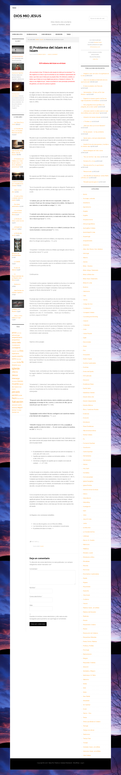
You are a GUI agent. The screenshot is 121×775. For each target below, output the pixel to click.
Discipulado (86, 354)
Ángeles (85, 211)
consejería (16, 348)
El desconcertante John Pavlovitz (92, 86)
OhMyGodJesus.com (95, 47)
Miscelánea (86, 561)
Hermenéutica (87, 456)
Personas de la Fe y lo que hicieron (93, 165)
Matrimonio (86, 544)
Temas (85, 717)
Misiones (85, 565)
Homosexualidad (88, 477)
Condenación (87, 308)
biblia (14, 343)
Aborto (85, 194)
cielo (18, 342)
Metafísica (86, 548)
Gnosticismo (86, 447)
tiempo (14, 410)
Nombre (32, 587)
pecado (16, 392)
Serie (84, 688)
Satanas (14, 407)
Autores (85, 262)
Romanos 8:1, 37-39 (89, 161)
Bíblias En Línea (87, 283)
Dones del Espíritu (88, 371)
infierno (15, 372)
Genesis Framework (66, 763)
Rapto (14, 398)
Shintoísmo (17, 284)
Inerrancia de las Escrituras (90, 489)
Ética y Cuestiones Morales (91, 409)
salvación (15, 405)
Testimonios (86, 734)
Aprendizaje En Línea (89, 232)
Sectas (85, 683)
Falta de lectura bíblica (89, 430)
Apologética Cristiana (89, 228)
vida (18, 412)
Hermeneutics (87, 460)
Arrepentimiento (87, 240)
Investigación (87, 506)
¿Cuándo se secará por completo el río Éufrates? (17, 183)
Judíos (85, 523)
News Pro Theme (54, 763)
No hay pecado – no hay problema (93, 132)
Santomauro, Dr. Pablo (89, 675)
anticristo (19, 333)
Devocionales (87, 342)
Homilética (86, 472)
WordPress (76, 763)
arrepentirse (16, 340)
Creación (85, 321)
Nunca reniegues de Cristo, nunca (93, 150)
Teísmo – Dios (87, 713)
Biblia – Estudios (87, 266)
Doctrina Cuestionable (89, 363)
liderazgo (16, 378)
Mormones (86, 569)
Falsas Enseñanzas (88, 426)
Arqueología (86, 236)
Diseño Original (87, 359)
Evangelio (14, 362)
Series (85, 692)
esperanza (15, 353)
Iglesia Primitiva (87, 485)
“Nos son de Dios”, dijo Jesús (91, 157)
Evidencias (86, 413)
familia (19, 362)
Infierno (85, 494)
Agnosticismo (87, 207)
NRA (20, 387)
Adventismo (86, 202)
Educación (86, 380)
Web (31, 605)
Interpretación (87, 498)
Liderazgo (86, 536)
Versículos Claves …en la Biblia (91, 751)
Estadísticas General (89, 392)
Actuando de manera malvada (92, 117)
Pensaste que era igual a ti (90, 182)
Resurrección (20, 398)
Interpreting (86, 502)
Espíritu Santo (87, 388)
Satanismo (86, 679)
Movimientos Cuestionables (91, 574)
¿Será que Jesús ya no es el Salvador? (94, 125)
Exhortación (86, 422)
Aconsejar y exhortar (89, 198)
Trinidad (85, 742)
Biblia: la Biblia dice (88, 274)
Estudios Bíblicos (88, 405)
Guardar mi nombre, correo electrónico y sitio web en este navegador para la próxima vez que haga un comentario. (48, 618)
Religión (85, 658)
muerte (15, 384)
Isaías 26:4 (95, 59)
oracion (14, 389)
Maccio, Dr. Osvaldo (89, 540)
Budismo (85, 287)
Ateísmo (85, 257)
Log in (82, 763)
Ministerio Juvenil (88, 553)
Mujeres (85, 582)
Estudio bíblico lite (88, 397)
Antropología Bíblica (89, 224)
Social (85, 709)
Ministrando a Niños (88, 557)
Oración (85, 603)
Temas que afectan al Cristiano (91, 721)
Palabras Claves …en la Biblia (91, 607)
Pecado (85, 620)
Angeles (85, 215)
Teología (85, 726)
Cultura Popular (87, 333)
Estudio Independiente (89, 401)
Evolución (86, 418)
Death (84, 337)
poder (20, 395)
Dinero (85, 346)
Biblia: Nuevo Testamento (90, 278)
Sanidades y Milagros (89, 671)
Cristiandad (86, 325)
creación (14, 351)
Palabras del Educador (89, 612)
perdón (15, 395)
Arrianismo (86, 245)
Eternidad (18, 359)
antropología (16, 335)
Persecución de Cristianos (90, 633)
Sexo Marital (86, 696)
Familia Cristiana (87, 434)
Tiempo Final (87, 738)
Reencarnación (87, 654)
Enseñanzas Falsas (88, 384)
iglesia (15, 368)
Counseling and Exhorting (90, 316)
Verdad (14, 412)
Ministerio (14, 381)
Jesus (15, 375)
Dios (84, 350)
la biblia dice (86, 527)
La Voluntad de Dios (89, 532)
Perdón (85, 629)
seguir (20, 407)
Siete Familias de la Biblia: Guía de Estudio (17, 152)
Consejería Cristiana (88, 312)
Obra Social (86, 595)
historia (19, 365)
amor (14, 333)
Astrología (86, 253)
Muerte (85, 578)
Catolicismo (86, 291)
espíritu (14, 356)
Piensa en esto (87, 171)
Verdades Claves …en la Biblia (91, 747)
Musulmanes (86, 586)
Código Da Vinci (87, 304)
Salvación (85, 667)
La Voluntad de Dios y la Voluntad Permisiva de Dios (17, 130)
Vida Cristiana (87, 755)
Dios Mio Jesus (27, 16)
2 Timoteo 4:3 (87, 121)
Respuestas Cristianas (89, 662)
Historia (85, 464)
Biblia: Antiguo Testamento (90, 270)
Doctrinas (85, 367)
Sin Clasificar (86, 704)
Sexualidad (86, 700)
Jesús (84, 515)
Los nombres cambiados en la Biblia (17, 212)
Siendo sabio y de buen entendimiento (94, 138)
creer (18, 351)
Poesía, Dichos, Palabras (90, 641)
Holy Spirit (86, 468)
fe (22, 362)
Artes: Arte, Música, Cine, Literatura (93, 249)
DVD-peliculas (87, 375)
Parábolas (86, 616)
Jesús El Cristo (87, 519)
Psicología (86, 650)
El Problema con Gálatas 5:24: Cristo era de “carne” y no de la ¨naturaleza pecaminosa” (18, 163)
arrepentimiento (17, 337)
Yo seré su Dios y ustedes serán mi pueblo (17, 198)
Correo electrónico (35, 596)
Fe (84, 439)
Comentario (33, 569)
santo (20, 405)
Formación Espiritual (89, 443)
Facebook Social (97, 42)
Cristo (84, 329)
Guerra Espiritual (87, 451)
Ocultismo (86, 599)
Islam (41, 546)
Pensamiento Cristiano (89, 624)
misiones (20, 381)
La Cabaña (17, 261)
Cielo (84, 295)
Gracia (14, 365)
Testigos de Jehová (88, 730)
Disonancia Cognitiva (17, 73)
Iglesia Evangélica (88, 481)
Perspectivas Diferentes (89, 637)
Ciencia (85, 299)
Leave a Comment (53, 54)
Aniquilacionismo (88, 219)
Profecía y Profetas (88, 645)
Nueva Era (86, 591)
